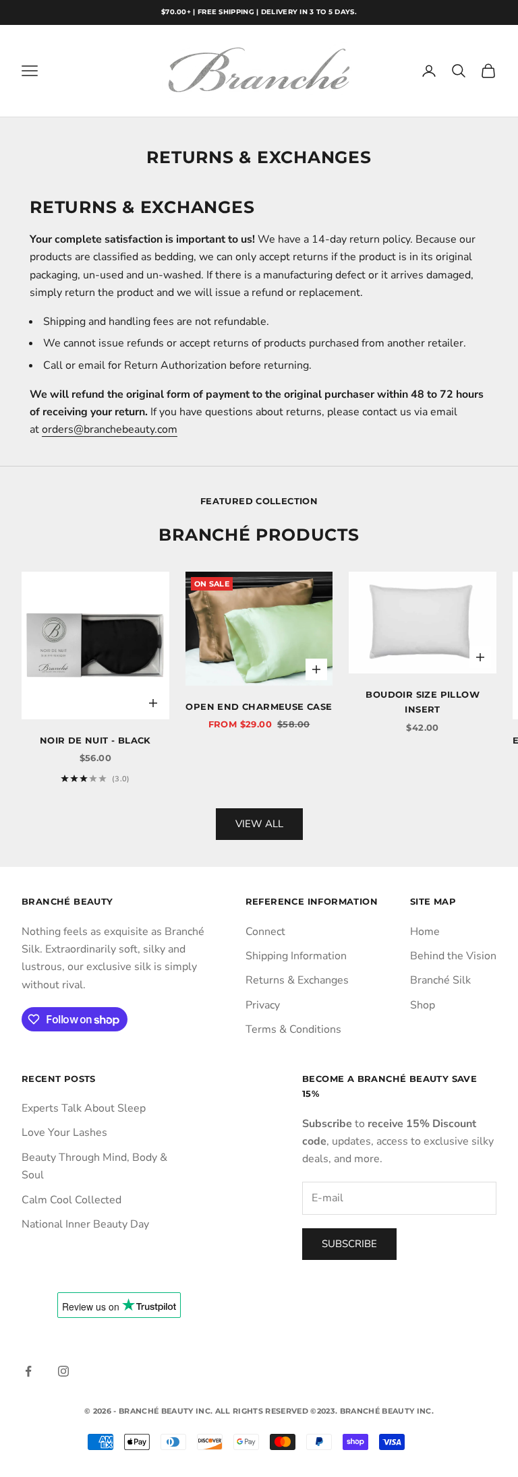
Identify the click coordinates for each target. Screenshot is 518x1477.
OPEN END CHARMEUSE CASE (258, 706)
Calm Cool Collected (71, 1200)
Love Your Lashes (64, 1132)
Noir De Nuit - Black (95, 740)
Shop (422, 1005)
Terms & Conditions (293, 1029)
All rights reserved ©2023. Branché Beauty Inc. (324, 1411)
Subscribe (349, 1243)
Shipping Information (296, 955)
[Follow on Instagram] (63, 1371)
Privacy (263, 1005)
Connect (265, 931)
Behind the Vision (453, 955)
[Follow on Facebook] (28, 1371)
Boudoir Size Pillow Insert (423, 702)
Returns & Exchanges (297, 980)
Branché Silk (440, 980)
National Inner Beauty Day (85, 1224)
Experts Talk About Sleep (84, 1108)
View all (259, 824)
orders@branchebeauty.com (109, 429)
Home (425, 931)
